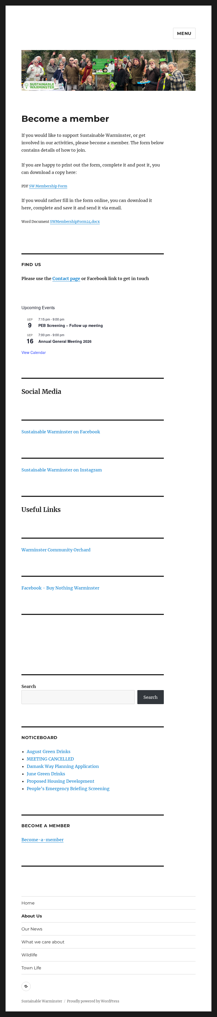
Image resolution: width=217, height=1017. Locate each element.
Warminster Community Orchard (56, 549)
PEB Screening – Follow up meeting (70, 325)
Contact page (66, 278)
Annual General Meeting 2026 (65, 341)
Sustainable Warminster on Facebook (60, 431)
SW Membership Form (48, 186)
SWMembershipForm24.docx (75, 221)
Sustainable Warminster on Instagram (61, 469)
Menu (184, 33)
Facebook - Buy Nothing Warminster (60, 588)
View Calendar (33, 352)
